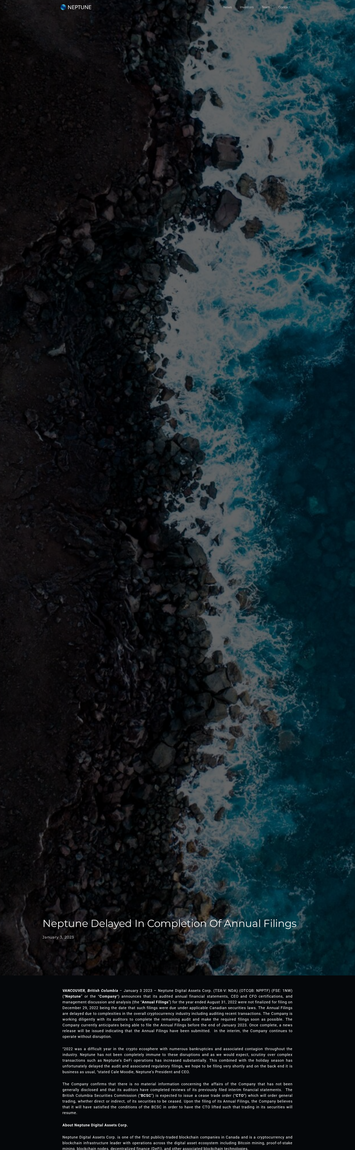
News (227, 7)
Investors (247, 7)
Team (266, 7)
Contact (284, 7)
